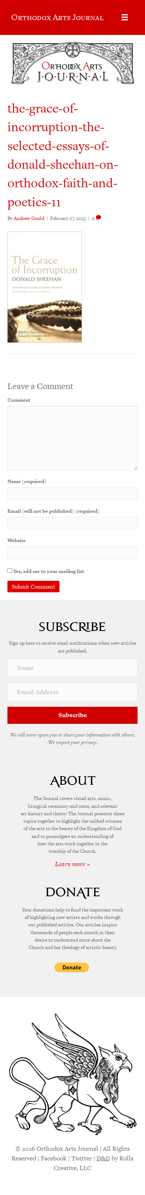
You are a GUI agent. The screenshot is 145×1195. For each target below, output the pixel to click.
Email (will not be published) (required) (53, 511)
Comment (18, 400)
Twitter (81, 1158)
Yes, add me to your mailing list (48, 571)
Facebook (54, 1158)
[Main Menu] (124, 17)
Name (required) (26, 481)
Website (16, 540)
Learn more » (72, 863)
